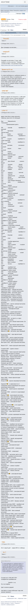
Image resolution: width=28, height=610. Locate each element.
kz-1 (4, 552)
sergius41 (6, 51)
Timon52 (6, 38)
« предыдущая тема (11, 598)
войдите (22, 10)
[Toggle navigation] (25, 2)
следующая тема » (22, 598)
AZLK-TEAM (5, 2)
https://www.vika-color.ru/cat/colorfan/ (11, 65)
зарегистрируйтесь (5, 11)
